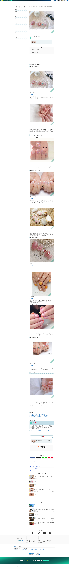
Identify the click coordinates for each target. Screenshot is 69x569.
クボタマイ (53, 487)
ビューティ (16, 25)
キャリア (16, 37)
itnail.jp (32, 94)
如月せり (53, 520)
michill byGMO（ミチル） (32, 6)
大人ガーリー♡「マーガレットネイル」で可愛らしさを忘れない (39, 414)
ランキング (16, 18)
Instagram (47, 430)
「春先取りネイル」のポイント (35, 49)
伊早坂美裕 (53, 491)
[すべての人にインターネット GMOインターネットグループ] (63, 0)
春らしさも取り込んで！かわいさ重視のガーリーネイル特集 (38, 416)
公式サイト (31, 430)
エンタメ (16, 30)
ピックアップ (16, 39)
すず (53, 478)
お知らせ (16, 9)
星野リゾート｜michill (51, 524)
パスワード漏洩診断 (30, 549)
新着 (15, 16)
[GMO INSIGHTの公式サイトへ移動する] (17, 546)
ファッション (16, 23)
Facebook (39, 430)
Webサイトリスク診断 (34, 549)
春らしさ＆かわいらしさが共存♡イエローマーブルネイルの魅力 (39, 415)
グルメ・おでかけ (17, 32)
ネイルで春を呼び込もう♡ (35, 52)
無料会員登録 (16, 11)
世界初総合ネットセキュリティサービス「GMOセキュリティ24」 (20, 549)
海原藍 (53, 511)
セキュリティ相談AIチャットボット (40, 549)
